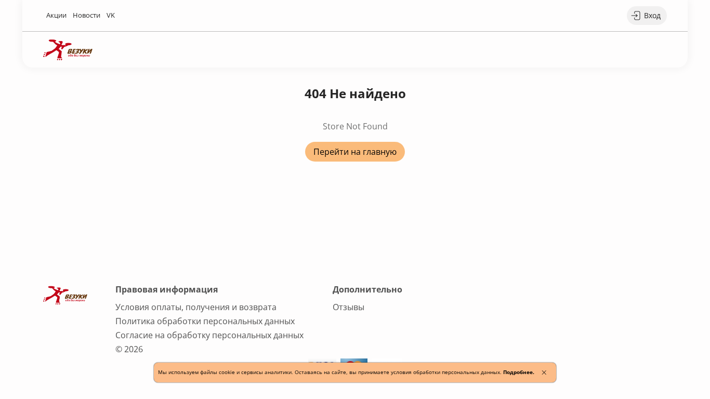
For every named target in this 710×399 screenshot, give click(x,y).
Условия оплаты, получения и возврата (196, 307)
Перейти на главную (355, 151)
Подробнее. (518, 372)
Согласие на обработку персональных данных (209, 335)
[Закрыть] (544, 372)
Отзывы (348, 307)
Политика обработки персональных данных (205, 321)
